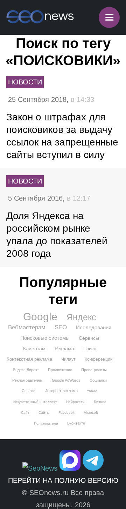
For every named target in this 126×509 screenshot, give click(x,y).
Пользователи (46, 423)
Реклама (64, 348)
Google (40, 317)
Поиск (89, 348)
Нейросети (75, 402)
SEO (61, 327)
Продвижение (60, 370)
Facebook (66, 412)
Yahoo (92, 391)
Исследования (93, 327)
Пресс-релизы (94, 370)
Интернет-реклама (61, 391)
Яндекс (81, 317)
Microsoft (91, 412)
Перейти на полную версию (63, 480)
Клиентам (34, 348)
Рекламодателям (27, 380)
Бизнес (100, 402)
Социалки (98, 380)
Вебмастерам (27, 327)
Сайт (25, 412)
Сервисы (89, 338)
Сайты (43, 412)
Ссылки (28, 391)
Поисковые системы (45, 338)
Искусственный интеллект (35, 402)
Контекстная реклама (29, 359)
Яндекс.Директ (26, 370)
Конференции (99, 359)
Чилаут (68, 359)
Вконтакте (76, 423)
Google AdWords (66, 380)
